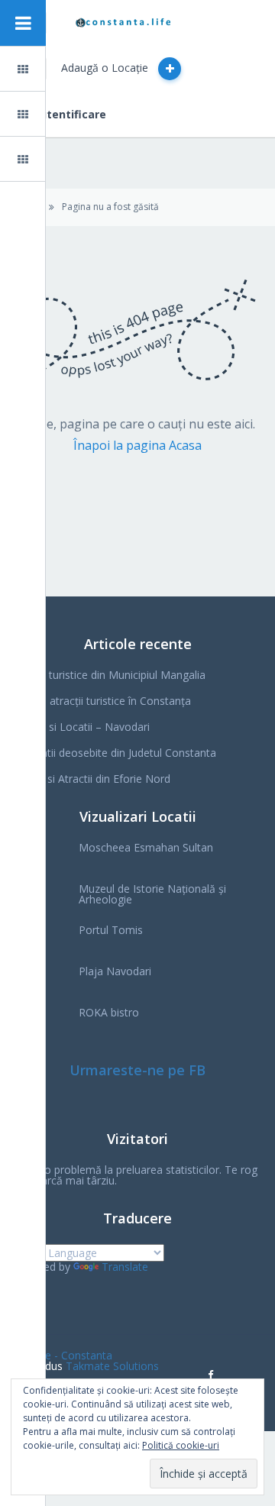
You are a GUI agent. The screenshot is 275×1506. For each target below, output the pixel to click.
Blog (58, 114)
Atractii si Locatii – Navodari (80, 726)
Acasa (62, 69)
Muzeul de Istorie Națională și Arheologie (152, 894)
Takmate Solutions (112, 1366)
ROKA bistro (109, 1012)
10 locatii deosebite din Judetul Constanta (113, 752)
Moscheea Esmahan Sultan (146, 847)
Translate (125, 1266)
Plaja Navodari (115, 971)
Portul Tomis (111, 930)
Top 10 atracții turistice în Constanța (101, 700)
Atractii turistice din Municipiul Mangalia (108, 674)
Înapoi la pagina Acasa (137, 445)
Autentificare (69, 114)
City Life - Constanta (61, 1355)
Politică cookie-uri (180, 1445)
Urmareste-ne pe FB (137, 1070)
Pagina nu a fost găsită (110, 206)
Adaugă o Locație (106, 67)
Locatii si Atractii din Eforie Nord (90, 778)
